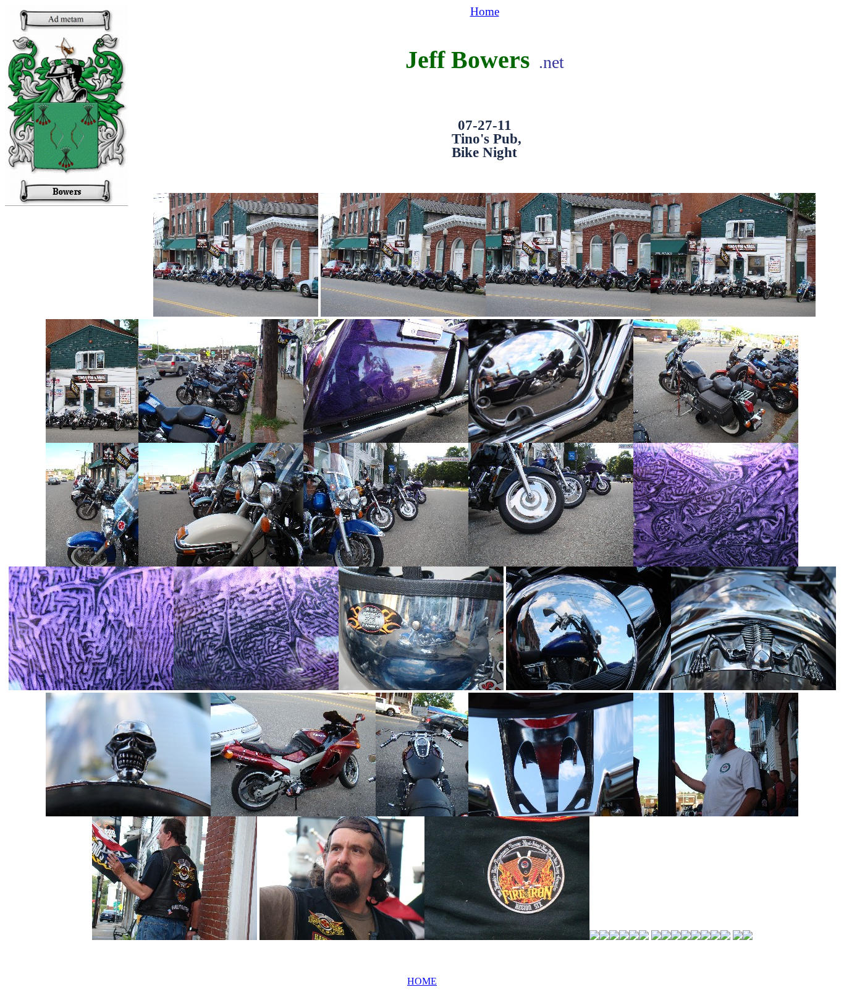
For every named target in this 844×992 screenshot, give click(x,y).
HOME (422, 981)
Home (484, 11)
